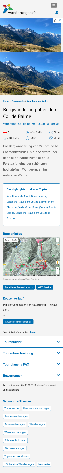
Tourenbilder (12, 342)
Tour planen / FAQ (16, 364)
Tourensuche (18, 101)
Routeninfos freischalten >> (18, 321)
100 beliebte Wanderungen (19, 464)
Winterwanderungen (15, 432)
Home (6, 101)
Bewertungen (12, 375)
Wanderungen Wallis (37, 101)
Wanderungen (37, 424)
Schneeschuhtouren (15, 440)
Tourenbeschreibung (18, 353)
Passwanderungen (14, 424)
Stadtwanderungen (14, 448)
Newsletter (44, 464)
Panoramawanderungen (36, 408)
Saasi (32, 332)
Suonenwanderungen (16, 416)
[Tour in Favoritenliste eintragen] (55, 20)
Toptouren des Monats (16, 456)
